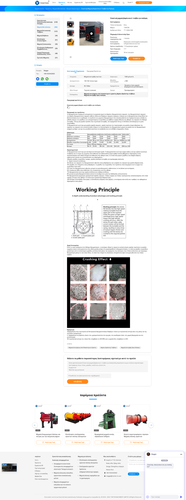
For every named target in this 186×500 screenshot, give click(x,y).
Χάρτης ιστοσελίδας (41, 473)
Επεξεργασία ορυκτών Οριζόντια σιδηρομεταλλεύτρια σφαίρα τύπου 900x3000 (77, 436)
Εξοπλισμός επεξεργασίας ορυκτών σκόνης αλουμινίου (88, 461)
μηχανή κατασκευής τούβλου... (47, 31)
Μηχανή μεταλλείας (47, 27)
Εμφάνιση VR (39, 465)
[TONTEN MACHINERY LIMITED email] (37, 78)
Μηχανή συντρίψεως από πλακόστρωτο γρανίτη (82, 347)
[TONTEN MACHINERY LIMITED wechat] (47, 78)
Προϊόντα (38, 463)
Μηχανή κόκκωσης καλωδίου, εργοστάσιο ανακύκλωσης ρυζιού (63, 475)
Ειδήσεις (37, 471)
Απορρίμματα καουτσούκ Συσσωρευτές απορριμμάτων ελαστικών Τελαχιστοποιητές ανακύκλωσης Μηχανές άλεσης (64, 467)
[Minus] (181, 454)
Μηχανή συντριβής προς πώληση (130, 347)
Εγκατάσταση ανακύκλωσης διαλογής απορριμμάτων (61, 458)
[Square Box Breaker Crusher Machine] (91, 34)
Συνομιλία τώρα (144, 2)
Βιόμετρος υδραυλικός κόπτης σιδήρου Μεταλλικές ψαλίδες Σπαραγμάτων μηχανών (106, 436)
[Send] (181, 497)
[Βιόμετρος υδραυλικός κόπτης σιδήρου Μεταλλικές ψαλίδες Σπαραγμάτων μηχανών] (107, 418)
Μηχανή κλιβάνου (47, 35)
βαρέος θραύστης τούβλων (108, 347)
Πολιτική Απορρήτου (41, 479)
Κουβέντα (47, 84)
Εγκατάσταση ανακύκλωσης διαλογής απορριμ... (47, 22)
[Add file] (147, 497)
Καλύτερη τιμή (118, 58)
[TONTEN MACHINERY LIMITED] (42, 3)
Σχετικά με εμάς (40, 468)
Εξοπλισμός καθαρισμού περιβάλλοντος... (47, 48)
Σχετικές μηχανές (47, 58)
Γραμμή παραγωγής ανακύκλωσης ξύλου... (47, 53)
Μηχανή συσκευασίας (47, 44)
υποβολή (78, 381)
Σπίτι (36, 460)
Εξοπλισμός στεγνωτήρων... (47, 39)
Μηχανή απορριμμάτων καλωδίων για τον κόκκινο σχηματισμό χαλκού (62, 484)
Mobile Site (38, 476)
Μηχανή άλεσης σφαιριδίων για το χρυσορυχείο (89, 477)
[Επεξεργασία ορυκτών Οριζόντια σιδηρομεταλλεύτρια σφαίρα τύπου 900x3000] (77, 418)
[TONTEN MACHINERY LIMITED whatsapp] (42, 78)
